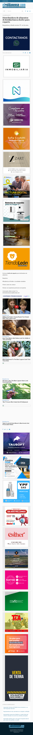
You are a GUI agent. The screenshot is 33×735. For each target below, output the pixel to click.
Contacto (28, 1)
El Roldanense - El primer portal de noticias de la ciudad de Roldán (14, 5)
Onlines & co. (16, 732)
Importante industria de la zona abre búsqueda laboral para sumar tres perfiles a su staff (16, 719)
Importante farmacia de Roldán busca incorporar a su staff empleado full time (15, 708)
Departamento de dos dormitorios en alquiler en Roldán (16, 711)
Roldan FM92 (5, 1)
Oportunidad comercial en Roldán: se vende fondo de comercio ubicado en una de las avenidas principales (15, 715)
